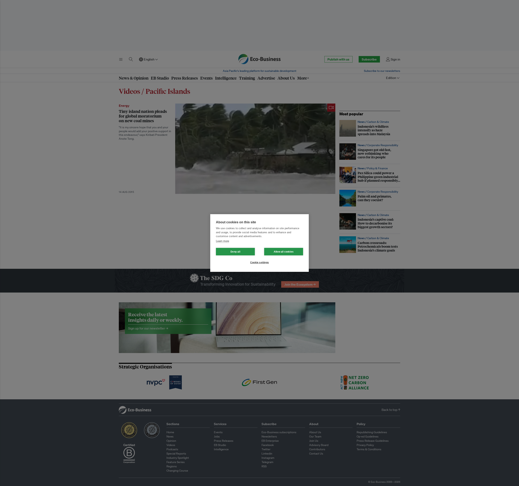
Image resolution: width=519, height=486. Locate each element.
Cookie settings (259, 262)
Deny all (235, 251)
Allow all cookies (284, 251)
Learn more (222, 241)
